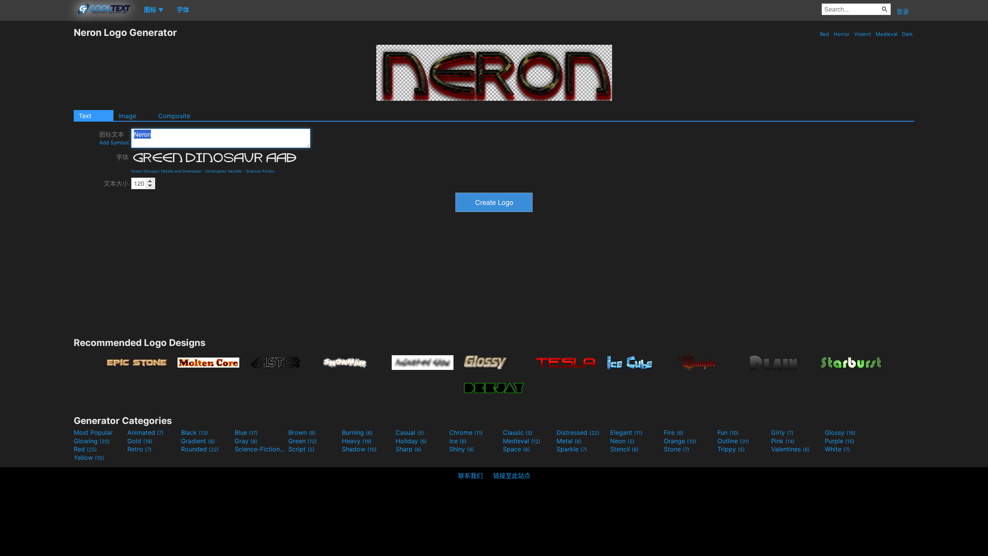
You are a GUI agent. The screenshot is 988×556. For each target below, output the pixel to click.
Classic (518, 432)
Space (516, 449)
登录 (903, 11)
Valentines (790, 449)
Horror (841, 34)
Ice (458, 441)
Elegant (626, 432)
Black (194, 432)
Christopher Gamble (223, 171)
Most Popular (93, 432)
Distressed (578, 432)
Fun (728, 432)
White (837, 449)
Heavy (357, 441)
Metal (569, 441)
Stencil (624, 449)
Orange (680, 441)
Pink (783, 441)
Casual (410, 432)
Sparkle (572, 449)
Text (85, 116)
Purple (839, 441)
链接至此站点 (511, 476)
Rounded (200, 449)
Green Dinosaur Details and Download (166, 171)
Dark (907, 34)
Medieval (886, 34)
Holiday (411, 441)
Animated (145, 432)
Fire (673, 432)
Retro (139, 449)
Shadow (359, 449)
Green (302, 441)
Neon (622, 441)
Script (301, 449)
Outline (733, 441)
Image (127, 116)
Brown (302, 432)
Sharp (408, 449)
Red (824, 34)
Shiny (461, 449)
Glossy (840, 432)
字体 (122, 157)
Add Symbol (114, 142)
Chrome (466, 432)
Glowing (92, 441)
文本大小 (116, 183)
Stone (676, 449)
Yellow (89, 457)
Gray (246, 441)
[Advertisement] (37, 142)
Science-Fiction (260, 171)
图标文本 (114, 138)
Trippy (731, 449)
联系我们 (470, 476)
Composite (174, 116)
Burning (357, 432)
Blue (246, 432)
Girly (782, 432)
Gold (139, 441)
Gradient (198, 441)
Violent (863, 34)
